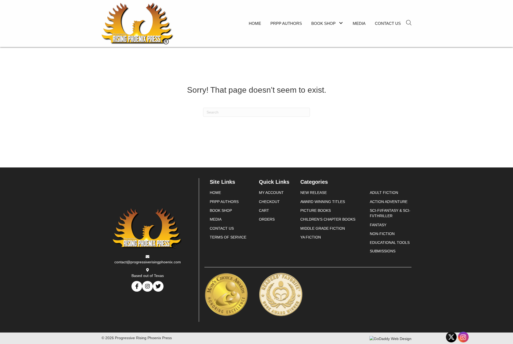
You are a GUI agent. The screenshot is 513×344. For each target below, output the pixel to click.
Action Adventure (388, 202)
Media (215, 219)
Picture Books (315, 210)
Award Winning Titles (322, 202)
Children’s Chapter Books (327, 219)
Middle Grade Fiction (322, 228)
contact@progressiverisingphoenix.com (147, 262)
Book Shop (221, 210)
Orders (267, 219)
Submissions (382, 251)
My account (271, 192)
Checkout (269, 202)
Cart (264, 210)
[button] (341, 23)
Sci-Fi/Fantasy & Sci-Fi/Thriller (390, 213)
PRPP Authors (224, 202)
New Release (313, 192)
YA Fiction (310, 237)
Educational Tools (390, 242)
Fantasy (378, 225)
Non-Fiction (382, 234)
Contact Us (222, 228)
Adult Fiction (384, 192)
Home (215, 192)
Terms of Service (228, 237)
